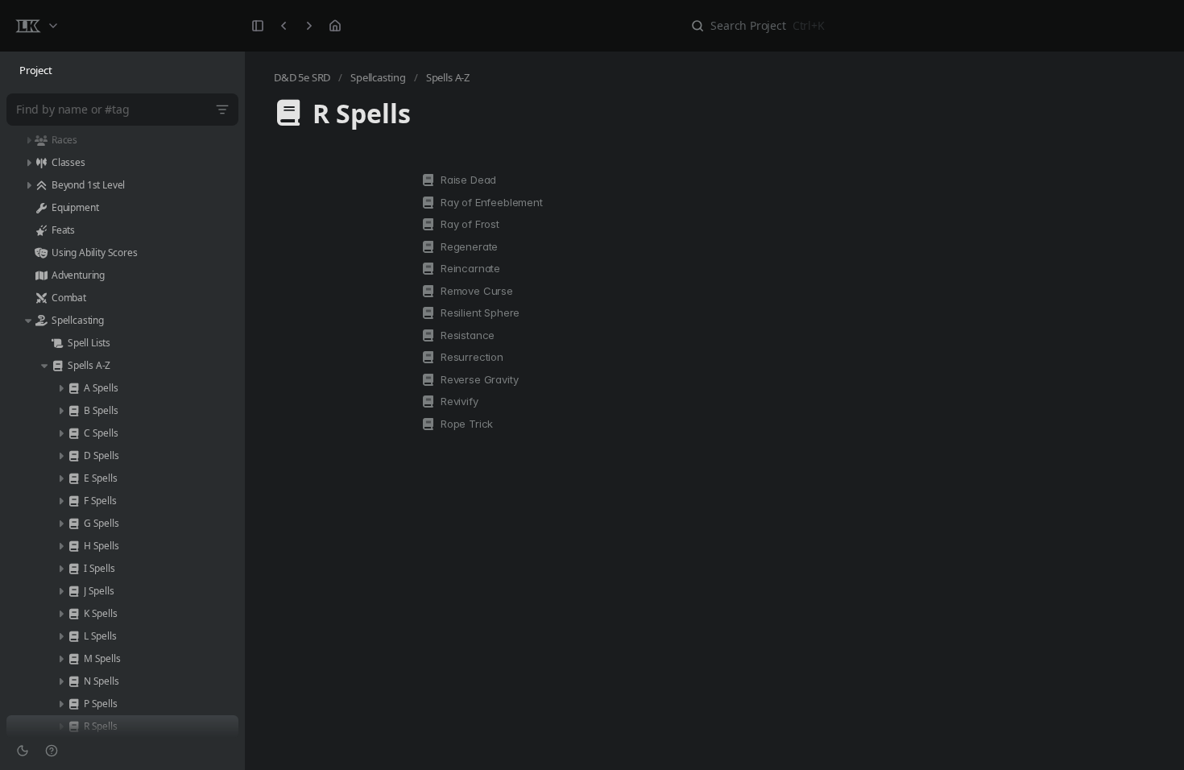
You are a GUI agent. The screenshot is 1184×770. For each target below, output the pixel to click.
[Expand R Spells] (60, 726)
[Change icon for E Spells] (73, 478)
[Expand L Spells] (60, 636)
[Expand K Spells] (60, 613)
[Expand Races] (28, 140)
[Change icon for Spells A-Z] (57, 365)
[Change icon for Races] (41, 140)
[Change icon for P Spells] (73, 704)
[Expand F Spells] (60, 501)
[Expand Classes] (28, 162)
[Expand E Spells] (60, 478)
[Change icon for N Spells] (73, 681)
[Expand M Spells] (60, 658)
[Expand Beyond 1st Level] (28, 185)
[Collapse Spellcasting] (28, 320)
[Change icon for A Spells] (73, 388)
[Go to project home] (335, 26)
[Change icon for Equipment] (41, 207)
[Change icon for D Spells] (73, 456)
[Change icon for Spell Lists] (57, 343)
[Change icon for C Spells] (73, 433)
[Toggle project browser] (258, 26)
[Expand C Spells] (60, 433)
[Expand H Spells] (60, 546)
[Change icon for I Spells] (73, 568)
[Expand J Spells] (60, 591)
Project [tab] (35, 70)
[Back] (283, 26)
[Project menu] (36, 25)
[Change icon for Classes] (41, 162)
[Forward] (309, 26)
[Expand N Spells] (60, 681)
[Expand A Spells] (60, 388)
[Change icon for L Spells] (73, 636)
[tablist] (122, 71)
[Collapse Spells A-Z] (44, 365)
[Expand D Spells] (60, 456)
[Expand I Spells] (60, 568)
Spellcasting (378, 77)
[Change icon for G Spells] (73, 523)
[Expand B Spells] (60, 410)
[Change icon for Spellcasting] (41, 320)
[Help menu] (51, 751)
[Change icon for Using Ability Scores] (41, 253)
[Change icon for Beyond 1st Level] (41, 185)
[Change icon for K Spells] (73, 613)
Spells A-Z (448, 77)
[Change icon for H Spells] (73, 546)
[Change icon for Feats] (41, 230)
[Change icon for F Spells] (73, 501)
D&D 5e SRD (302, 77)
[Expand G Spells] (60, 523)
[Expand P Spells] (60, 704)
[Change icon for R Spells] (73, 726)
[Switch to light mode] (22, 751)
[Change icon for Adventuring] (41, 275)
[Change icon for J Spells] (73, 591)
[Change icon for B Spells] (73, 410)
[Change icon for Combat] (41, 298)
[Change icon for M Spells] (73, 658)
